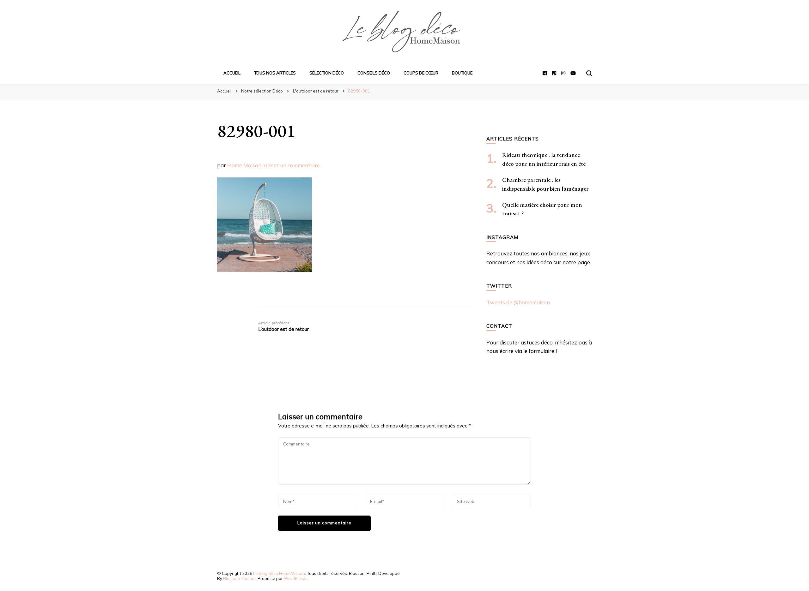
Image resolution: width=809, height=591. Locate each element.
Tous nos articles (275, 72)
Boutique (462, 72)
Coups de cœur (421, 72)
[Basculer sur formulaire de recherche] (589, 73)
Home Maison (244, 165)
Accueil (231, 72)
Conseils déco (373, 72)
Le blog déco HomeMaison (279, 573)
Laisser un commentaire (290, 165)
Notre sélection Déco (262, 90)
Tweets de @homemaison (518, 302)
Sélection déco (326, 72)
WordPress (295, 578)
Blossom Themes (240, 578)
